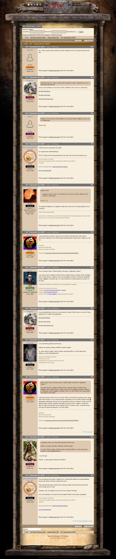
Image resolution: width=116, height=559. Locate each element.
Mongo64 (30, 50)
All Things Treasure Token (38, 37)
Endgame (30, 81)
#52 (92, 143)
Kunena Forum (61, 538)
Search (39, 26)
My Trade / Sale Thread (44, 95)
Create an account (56, 35)
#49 (92, 46)
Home (17, 17)
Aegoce (30, 116)
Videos (80, 17)
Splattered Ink (64, 557)
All (24, 26)
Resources (67, 17)
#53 (92, 184)
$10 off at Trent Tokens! (44, 91)
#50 (92, 77)
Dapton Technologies (73, 557)
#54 (92, 232)
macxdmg (30, 235)
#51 (92, 113)
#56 (92, 308)
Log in (45, 70)
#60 (92, 475)
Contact (90, 17)
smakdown (30, 343)
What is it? (35, 17)
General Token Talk (53, 37)
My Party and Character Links (46, 99)
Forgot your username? (44, 35)
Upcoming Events (52, 17)
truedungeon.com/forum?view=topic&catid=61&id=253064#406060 (61, 253)
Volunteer (74, 17)
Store (23, 17)
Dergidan (30, 440)
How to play (42, 17)
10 (92, 40)
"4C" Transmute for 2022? (68, 37)
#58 (92, 376)
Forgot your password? (29, 35)
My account (77, 8)
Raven (30, 271)
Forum (29, 17)
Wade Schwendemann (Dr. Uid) (85, 520)
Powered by (53, 538)
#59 (92, 436)
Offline (30, 65)
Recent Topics (31, 26)
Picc (29, 188)
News (85, 17)
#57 (92, 339)
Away (30, 95)
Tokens (61, 17)
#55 (92, 267)
